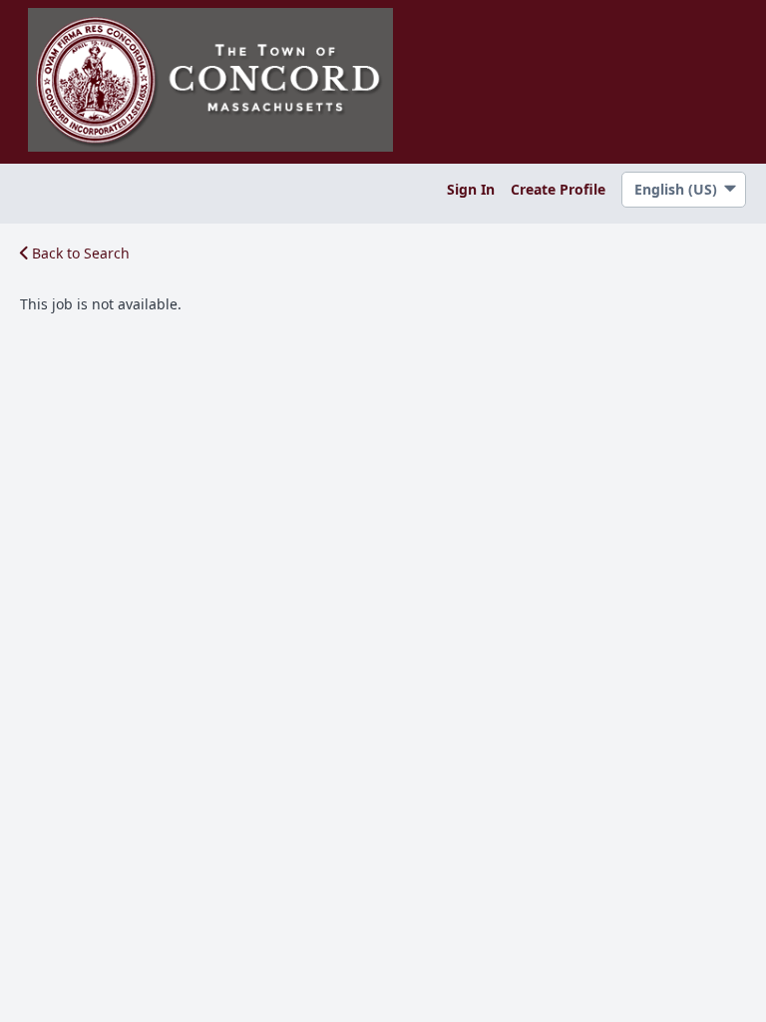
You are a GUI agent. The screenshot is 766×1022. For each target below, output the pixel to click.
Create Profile (558, 189)
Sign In (471, 189)
